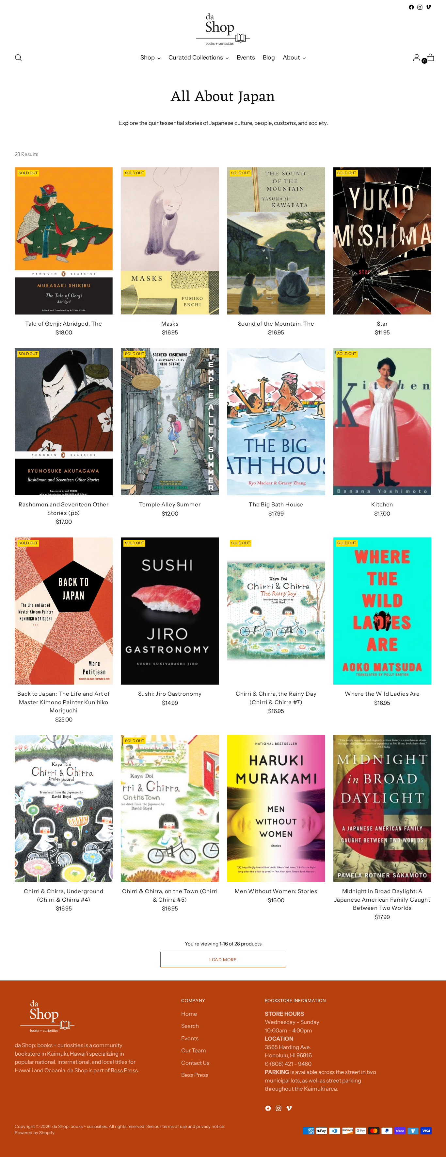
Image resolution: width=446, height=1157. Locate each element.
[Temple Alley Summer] (170, 421)
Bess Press (124, 1070)
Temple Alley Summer (169, 504)
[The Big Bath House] (276, 421)
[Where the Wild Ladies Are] (382, 611)
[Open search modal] (18, 57)
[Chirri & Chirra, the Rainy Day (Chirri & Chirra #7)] (276, 611)
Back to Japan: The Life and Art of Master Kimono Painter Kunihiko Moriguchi (63, 702)
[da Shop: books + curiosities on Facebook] (411, 7)
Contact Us (195, 1063)
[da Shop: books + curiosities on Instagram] (420, 7)
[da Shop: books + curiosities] (223, 29)
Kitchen (382, 504)
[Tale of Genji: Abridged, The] (64, 241)
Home (189, 1014)
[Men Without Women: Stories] (276, 808)
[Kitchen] (382, 421)
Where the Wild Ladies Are (382, 693)
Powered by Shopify (35, 1132)
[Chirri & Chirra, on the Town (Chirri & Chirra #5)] (170, 808)
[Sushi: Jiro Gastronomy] (170, 611)
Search (190, 1026)
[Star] (382, 241)
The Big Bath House (276, 504)
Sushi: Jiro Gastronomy (170, 693)
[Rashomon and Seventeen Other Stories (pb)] (64, 421)
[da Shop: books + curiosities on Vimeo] (428, 7)
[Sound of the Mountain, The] (276, 241)
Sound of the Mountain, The (276, 323)
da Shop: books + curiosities (79, 1126)
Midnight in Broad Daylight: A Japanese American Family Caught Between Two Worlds (382, 899)
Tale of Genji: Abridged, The (63, 323)
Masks (170, 323)
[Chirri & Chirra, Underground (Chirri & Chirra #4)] (64, 808)
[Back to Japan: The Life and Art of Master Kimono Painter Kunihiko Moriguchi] (64, 611)
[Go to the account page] (414, 57)
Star (382, 323)
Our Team (193, 1050)
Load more (223, 959)
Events (190, 1038)
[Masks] (170, 241)
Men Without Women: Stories (276, 891)
